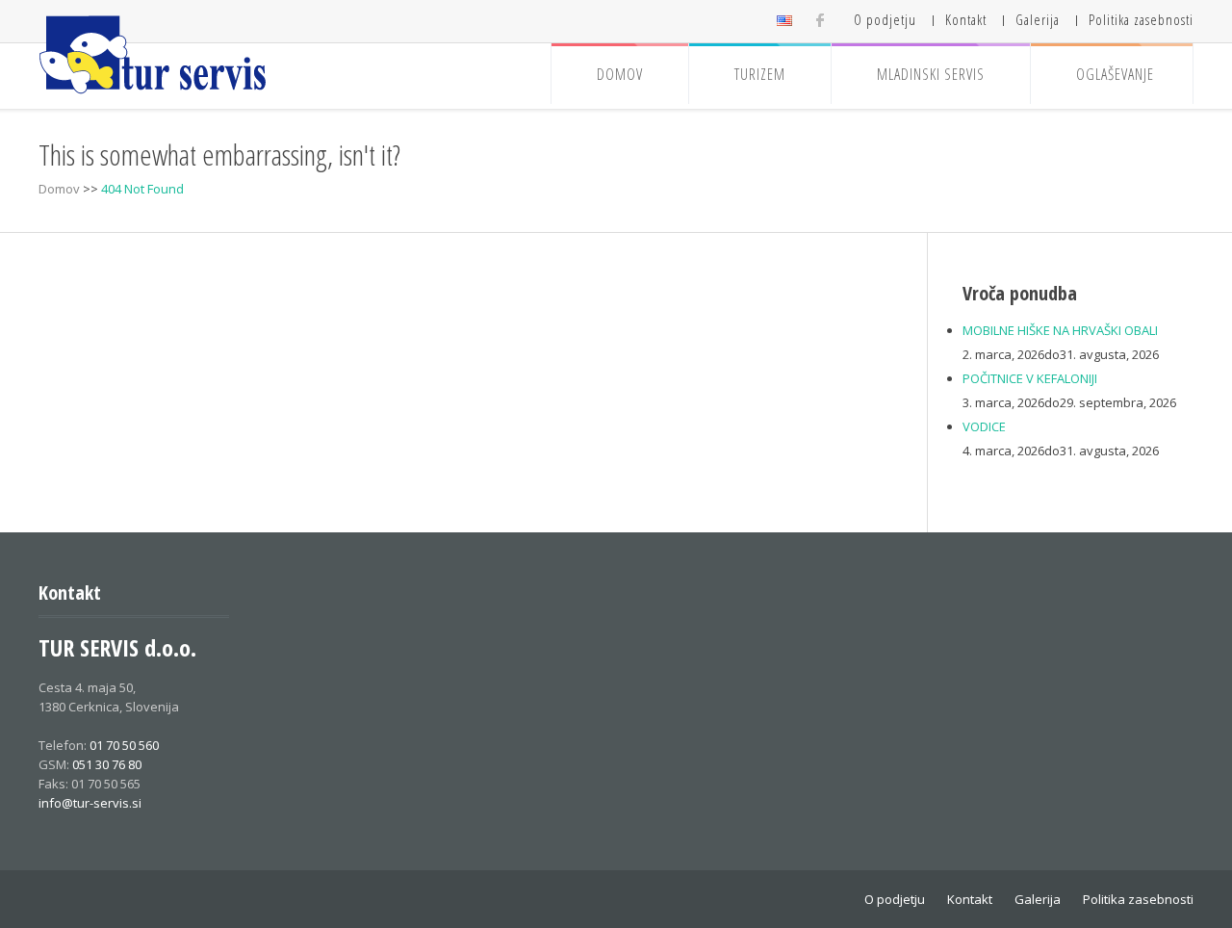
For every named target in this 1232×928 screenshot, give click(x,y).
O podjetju (885, 19)
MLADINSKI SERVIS (931, 74)
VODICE (984, 426)
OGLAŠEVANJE (1115, 74)
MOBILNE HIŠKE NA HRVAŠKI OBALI (1060, 330)
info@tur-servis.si (89, 803)
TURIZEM (759, 74)
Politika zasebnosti (1141, 19)
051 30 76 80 (106, 764)
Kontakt (966, 19)
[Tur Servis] (153, 55)
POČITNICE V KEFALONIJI (1029, 378)
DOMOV (620, 74)
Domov (59, 188)
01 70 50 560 (124, 745)
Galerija (1037, 19)
